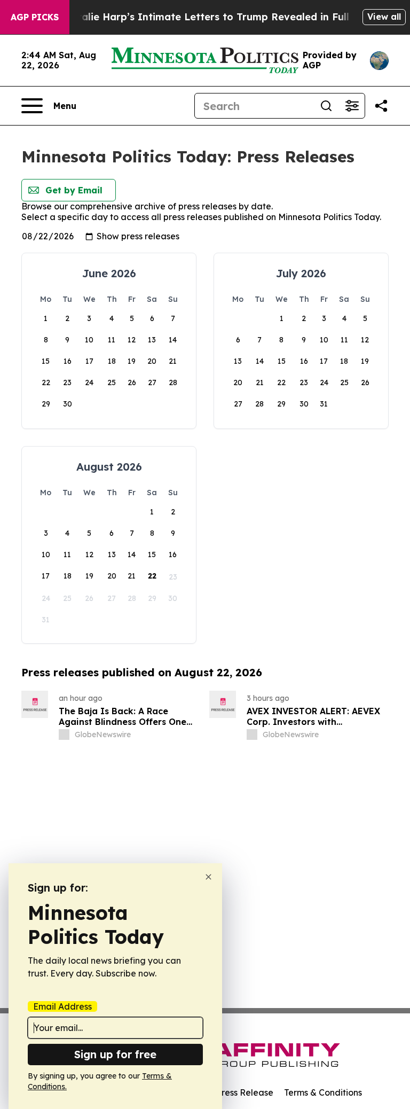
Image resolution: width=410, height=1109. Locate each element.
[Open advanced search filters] (352, 105)
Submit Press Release (229, 1092)
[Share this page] (381, 105)
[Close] (208, 877)
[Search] (326, 105)
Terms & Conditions (323, 1092)
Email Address (62, 1006)
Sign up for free (115, 1054)
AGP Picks (35, 17)
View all (384, 16)
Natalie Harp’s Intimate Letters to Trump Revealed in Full (206, 17)
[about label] (64, 734)
